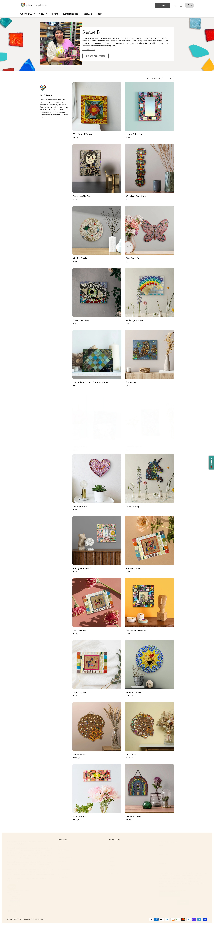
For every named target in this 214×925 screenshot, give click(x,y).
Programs (87, 14)
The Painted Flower (82, 134)
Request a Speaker (65, 858)
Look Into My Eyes (82, 196)
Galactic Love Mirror (136, 630)
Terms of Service (64, 869)
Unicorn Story (132, 506)
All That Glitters (133, 692)
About (100, 14)
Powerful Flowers (134, 446)
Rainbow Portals (133, 816)
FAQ (59, 865)
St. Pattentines (80, 816)
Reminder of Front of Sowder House (90, 382)
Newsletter (62, 862)
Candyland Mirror (82, 568)
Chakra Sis (131, 754)
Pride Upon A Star (134, 320)
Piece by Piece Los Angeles (22, 919)
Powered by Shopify (38, 919)
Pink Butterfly (132, 258)
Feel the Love (79, 630)
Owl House (131, 382)
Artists (54, 14)
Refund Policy (63, 873)
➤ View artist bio (88, 49)
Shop (60, 846)
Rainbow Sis (79, 754)
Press (111, 854)
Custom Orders (64, 850)
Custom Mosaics (70, 14)
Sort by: (150, 78)
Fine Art (43, 14)
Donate (111, 869)
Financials (112, 862)
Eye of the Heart (81, 320)
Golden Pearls (80, 258)
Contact (112, 865)
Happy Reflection (134, 134)
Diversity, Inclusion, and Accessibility (34, 858)
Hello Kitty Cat (80, 446)
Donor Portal (113, 873)
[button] (175, 5)
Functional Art (27, 14)
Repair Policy (63, 877)
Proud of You (79, 692)
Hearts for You (80, 506)
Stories (111, 858)
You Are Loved (133, 568)
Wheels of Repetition (136, 196)
